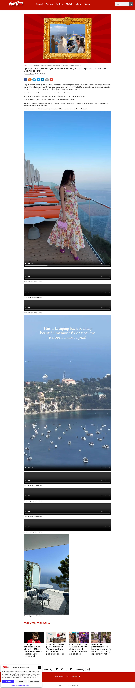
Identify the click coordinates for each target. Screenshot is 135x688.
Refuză (21, 681)
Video (78, 4)
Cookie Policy (15, 685)
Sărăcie (69, 4)
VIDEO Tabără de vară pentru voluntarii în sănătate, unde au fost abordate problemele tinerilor (56, 649)
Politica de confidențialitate (24, 685)
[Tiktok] (66, 669)
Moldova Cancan (29, 73)
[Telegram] (71, 669)
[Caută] (131, 4)
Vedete (59, 4)
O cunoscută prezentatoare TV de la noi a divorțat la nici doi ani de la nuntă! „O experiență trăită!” (101, 649)
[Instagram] (62, 669)
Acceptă (8, 681)
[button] (39, 667)
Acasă (25, 65)
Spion (87, 4)
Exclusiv (49, 4)
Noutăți (39, 4)
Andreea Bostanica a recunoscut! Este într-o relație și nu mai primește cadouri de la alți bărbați (79, 649)
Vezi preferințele (34, 681)
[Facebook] (57, 669)
